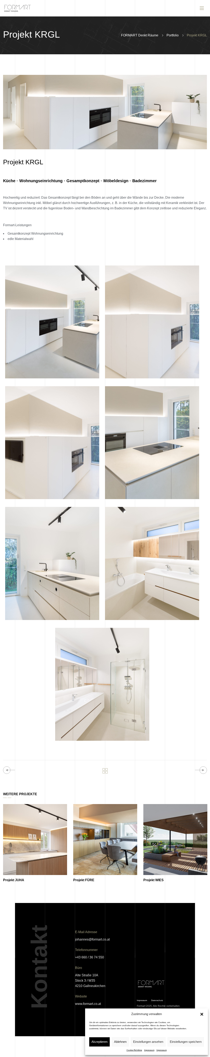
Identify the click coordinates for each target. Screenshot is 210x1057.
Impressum (149, 1050)
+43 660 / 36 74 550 (89, 957)
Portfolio (173, 35)
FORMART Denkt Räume (139, 35)
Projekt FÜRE (83, 880)
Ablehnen (120, 1041)
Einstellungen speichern (186, 1041)
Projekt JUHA (13, 880)
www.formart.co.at (88, 1004)
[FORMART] (19, 8)
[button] (202, 1014)
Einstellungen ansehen (148, 1041)
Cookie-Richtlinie (134, 1050)
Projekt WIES (153, 880)
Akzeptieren (99, 1041)
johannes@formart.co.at (92, 939)
